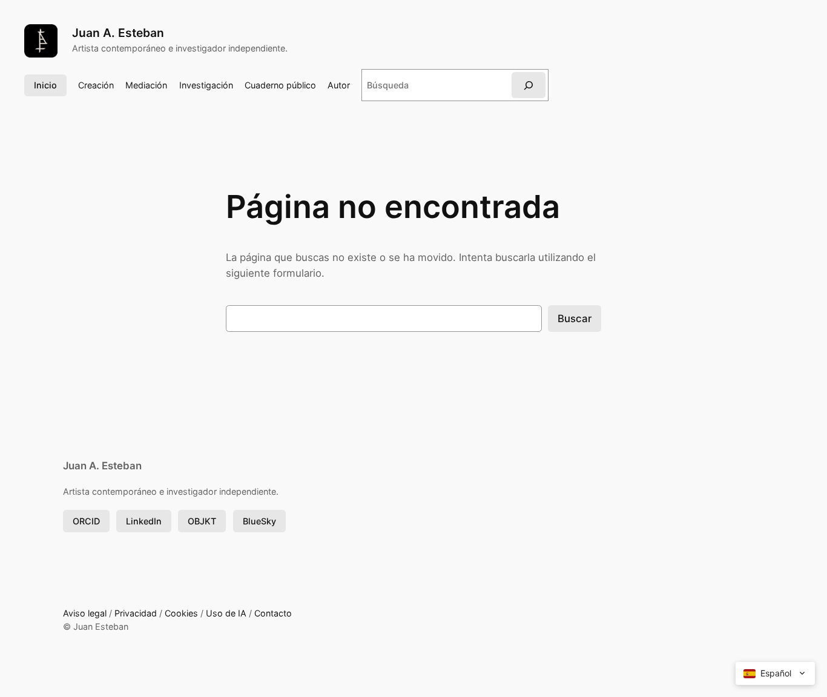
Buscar (574, 318)
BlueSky (259, 521)
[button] (775, 673)
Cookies (181, 613)
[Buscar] (528, 85)
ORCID (86, 521)
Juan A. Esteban (118, 32)
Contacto (273, 613)
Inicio (45, 85)
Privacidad (135, 613)
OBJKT (202, 521)
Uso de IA (226, 613)
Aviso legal (85, 613)
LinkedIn (144, 521)
